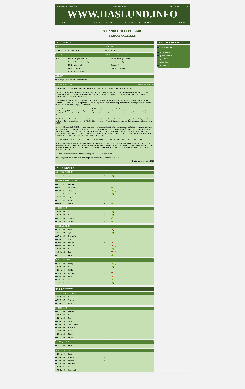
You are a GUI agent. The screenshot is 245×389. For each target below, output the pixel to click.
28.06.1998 (61, 334)
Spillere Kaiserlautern (165, 56)
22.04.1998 (61, 318)
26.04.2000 (61, 354)
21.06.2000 (61, 270)
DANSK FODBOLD (103, 22)
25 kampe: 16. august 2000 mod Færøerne (72, 80)
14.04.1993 (61, 200)
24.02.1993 (61, 197)
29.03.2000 (61, 264)
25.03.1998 (61, 218)
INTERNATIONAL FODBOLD (138, 22)
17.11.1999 (61, 346)
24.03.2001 (61, 279)
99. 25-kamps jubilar (165, 47)
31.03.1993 (61, 300)
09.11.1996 (61, 312)
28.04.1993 (61, 303)
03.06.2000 (61, 267)
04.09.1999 (61, 246)
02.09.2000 (61, 276)
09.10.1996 (61, 215)
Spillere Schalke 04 (165, 52)
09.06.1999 (61, 239)
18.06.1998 (61, 328)
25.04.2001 (61, 283)
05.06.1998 (61, 321)
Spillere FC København (166, 59)
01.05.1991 (61, 187)
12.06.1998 (61, 324)
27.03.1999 (61, 230)
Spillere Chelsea (164, 62)
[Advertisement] (122, 380)
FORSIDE (61, 22)
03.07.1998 (61, 337)
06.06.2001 (61, 367)
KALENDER (182, 22)
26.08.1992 (61, 297)
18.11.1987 (61, 176)
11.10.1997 (61, 315)
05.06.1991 (61, 191)
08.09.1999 (61, 249)
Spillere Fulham (164, 65)
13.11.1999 (61, 255)
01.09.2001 (61, 370)
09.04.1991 (61, 184)
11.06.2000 (61, 357)
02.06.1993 (61, 203)
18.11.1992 (61, 194)
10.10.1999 (61, 252)
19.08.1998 (61, 221)
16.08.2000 (61, 273)
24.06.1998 (61, 331)
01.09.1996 (61, 212)
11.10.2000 (61, 364)
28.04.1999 (61, 233)
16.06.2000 (61, 360)
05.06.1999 (61, 236)
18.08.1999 (61, 242)
